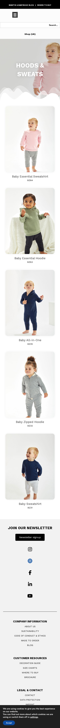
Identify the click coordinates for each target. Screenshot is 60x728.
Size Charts (30, 668)
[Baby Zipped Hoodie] (30, 384)
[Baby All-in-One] (30, 302)
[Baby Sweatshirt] (30, 466)
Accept (9, 723)
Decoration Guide (30, 663)
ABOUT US (30, 626)
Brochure (30, 677)
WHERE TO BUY (44, 5)
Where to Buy (30, 672)
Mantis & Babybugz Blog (21, 5)
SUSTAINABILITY (30, 631)
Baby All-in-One (30, 340)
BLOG (30, 645)
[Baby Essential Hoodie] (30, 220)
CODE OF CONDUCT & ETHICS (30, 635)
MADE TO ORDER (30, 640)
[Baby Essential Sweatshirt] (30, 139)
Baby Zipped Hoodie (30, 422)
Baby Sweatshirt (30, 504)
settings (34, 717)
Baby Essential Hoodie (30, 258)
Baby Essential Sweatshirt (30, 176)
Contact (30, 695)
